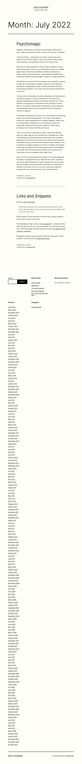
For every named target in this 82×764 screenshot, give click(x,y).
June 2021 (11, 342)
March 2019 (12, 375)
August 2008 (12, 619)
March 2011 (12, 534)
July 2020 (11, 370)
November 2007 (13, 643)
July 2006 (11, 687)
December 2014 (13, 433)
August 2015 (12, 411)
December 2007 (13, 641)
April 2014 (11, 455)
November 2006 (13, 676)
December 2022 (13, 329)
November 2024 (13, 312)
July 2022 (11, 334)
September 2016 (13, 394)
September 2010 (13, 550)
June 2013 (11, 474)
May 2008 (11, 627)
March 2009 (12, 600)
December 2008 (13, 608)
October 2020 (13, 364)
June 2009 (11, 591)
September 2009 (13, 583)
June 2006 (11, 690)
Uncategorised (30, 178)
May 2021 (11, 345)
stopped (47, 224)
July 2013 (11, 471)
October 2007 (12, 646)
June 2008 (11, 624)
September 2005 (13, 714)
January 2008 (12, 638)
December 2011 (13, 509)
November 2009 (13, 578)
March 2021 (12, 351)
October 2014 (12, 438)
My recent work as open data (39, 294)
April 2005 (11, 728)
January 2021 (12, 356)
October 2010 (12, 548)
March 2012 (12, 501)
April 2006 (11, 695)
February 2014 (13, 457)
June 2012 (11, 493)
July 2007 (11, 654)
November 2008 (13, 610)
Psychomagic (29, 43)
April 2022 (11, 337)
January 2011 (12, 539)
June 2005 (11, 723)
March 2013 (12, 482)
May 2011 (11, 528)
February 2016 (13, 405)
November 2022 (13, 332)
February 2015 (13, 427)
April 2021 (11, 348)
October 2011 (12, 515)
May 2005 (11, 725)
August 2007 (12, 651)
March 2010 (12, 567)
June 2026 (11, 307)
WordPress (70, 756)
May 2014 (11, 452)
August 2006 (12, 684)
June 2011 (11, 526)
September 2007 (13, 649)
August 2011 (12, 520)
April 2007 (11, 662)
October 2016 (12, 392)
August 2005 (12, 717)
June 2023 (11, 318)
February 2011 (12, 537)
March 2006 (12, 698)
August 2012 (12, 487)
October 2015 (12, 408)
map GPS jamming (43, 238)
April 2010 (11, 564)
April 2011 (11, 531)
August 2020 (12, 367)
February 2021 (13, 353)
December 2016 (13, 386)
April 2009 (11, 597)
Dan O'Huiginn (41, 7)
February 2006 (13, 701)
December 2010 (13, 542)
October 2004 (13, 744)
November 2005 (13, 709)
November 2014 (13, 436)
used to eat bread (29, 202)
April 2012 (11, 498)
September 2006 (13, 682)
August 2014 (12, 444)
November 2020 (13, 362)
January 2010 (12, 572)
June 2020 (11, 373)
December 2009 (13, 575)
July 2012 (11, 490)
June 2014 (11, 449)
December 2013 (13, 463)
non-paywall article (58, 229)
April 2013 (11, 479)
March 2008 (12, 632)
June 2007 (11, 657)
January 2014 (12, 460)
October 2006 (13, 679)
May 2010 (11, 561)
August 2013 (12, 468)
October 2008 (13, 613)
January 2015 (12, 430)
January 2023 (12, 326)
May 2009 (11, 594)
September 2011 (13, 517)
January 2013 (12, 485)
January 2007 (12, 671)
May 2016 (11, 403)
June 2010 (11, 559)
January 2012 (12, 507)
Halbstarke (35, 285)
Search (10, 278)
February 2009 (13, 602)
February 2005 (13, 733)
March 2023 (12, 323)
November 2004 (13, 742)
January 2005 (12, 736)
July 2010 (11, 556)
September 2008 (13, 616)
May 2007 (11, 660)
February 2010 (13, 569)
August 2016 (12, 397)
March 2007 (12, 665)
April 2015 (11, 422)
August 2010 (12, 553)
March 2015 (12, 425)
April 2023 (11, 321)
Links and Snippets (34, 196)
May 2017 (11, 381)
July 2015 (11, 414)
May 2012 (11, 496)
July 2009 (11, 589)
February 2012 (13, 504)
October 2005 (13, 712)
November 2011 (13, 512)
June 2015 (11, 416)
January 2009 (12, 605)
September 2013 (13, 466)
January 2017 (12, 384)
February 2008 (13, 635)
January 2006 (12, 703)
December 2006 (13, 673)
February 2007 (13, 668)
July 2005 (11, 720)
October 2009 (13, 580)
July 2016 (11, 400)
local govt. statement (24, 231)
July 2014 (11, 446)
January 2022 (12, 340)
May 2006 (11, 692)
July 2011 (11, 523)
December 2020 (13, 359)
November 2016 (13, 389)
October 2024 (13, 315)
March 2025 (12, 310)
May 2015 (11, 419)
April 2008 (11, 630)
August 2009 (12, 586)
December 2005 (13, 706)
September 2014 (13, 441)
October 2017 (12, 378)
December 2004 (13, 739)
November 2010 (13, 545)
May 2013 (11, 476)
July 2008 (11, 621)
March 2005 (12, 731)
